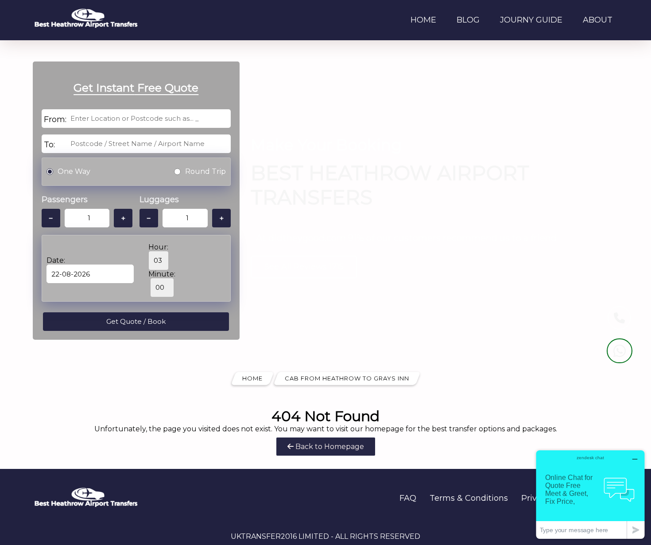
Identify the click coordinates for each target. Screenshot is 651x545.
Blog (468, 20)
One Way (74, 171)
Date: (55, 260)
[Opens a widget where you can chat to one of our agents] (590, 494)
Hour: (158, 247)
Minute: (161, 274)
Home (423, 20)
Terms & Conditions (469, 498)
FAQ (407, 498)
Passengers (65, 199)
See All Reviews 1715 (304, 267)
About (597, 20)
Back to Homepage (329, 446)
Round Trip (205, 171)
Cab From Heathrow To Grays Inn (347, 378)
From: (55, 119)
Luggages (159, 199)
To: (49, 145)
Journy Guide (531, 20)
